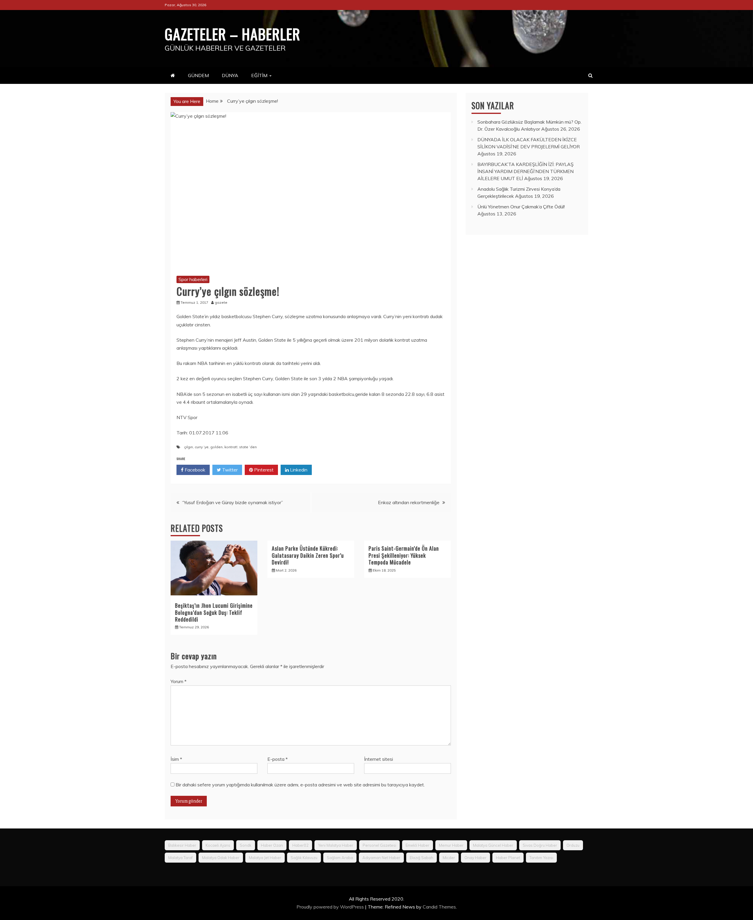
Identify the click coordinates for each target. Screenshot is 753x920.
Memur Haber (451, 845)
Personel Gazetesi (379, 845)
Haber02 (300, 845)
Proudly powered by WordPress (330, 907)
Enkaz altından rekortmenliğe (408, 502)
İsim (176, 759)
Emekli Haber (417, 845)
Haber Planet (508, 857)
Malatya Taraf (180, 857)
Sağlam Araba (340, 857)
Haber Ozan (272, 845)
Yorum (178, 681)
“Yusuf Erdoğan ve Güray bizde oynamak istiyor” (232, 502)
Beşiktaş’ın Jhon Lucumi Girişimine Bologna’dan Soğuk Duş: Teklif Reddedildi (214, 612)
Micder (449, 857)
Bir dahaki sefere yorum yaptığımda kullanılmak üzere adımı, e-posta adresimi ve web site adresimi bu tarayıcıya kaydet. (300, 785)
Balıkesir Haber (182, 845)
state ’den (248, 447)
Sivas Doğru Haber (540, 845)
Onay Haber (475, 857)
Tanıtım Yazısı (541, 857)
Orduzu (573, 845)
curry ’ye (202, 447)
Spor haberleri (193, 279)
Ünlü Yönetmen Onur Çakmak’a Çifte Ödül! (521, 207)
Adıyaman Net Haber (381, 857)
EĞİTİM (259, 75)
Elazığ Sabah (421, 857)
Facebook (194, 470)
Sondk (245, 845)
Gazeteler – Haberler (232, 33)
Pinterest (263, 470)
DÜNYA (230, 75)
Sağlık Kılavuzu (304, 857)
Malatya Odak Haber (220, 857)
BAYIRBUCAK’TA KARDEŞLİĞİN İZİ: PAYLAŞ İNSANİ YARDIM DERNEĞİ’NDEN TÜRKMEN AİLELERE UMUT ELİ (525, 171)
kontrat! (230, 447)
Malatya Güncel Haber (493, 845)
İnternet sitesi (378, 759)
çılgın (188, 447)
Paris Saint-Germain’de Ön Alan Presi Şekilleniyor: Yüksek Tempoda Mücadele (404, 555)
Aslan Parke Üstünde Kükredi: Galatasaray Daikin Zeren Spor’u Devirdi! (308, 555)
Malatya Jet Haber (265, 857)
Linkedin (298, 470)
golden (216, 447)
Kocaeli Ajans (218, 845)
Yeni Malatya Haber (335, 845)
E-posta (277, 759)
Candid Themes (439, 907)
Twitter (229, 470)
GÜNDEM (198, 75)
